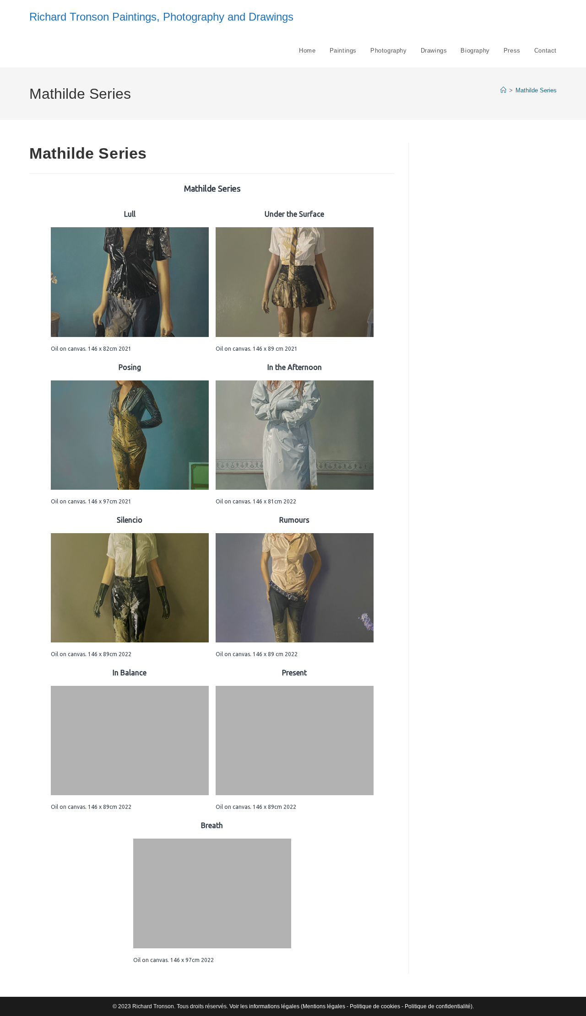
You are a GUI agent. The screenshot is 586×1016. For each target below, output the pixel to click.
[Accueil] (503, 90)
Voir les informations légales (264, 1006)
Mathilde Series (536, 90)
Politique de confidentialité (438, 1006)
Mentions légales (324, 1006)
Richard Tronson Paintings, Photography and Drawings (161, 17)
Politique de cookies (375, 1006)
